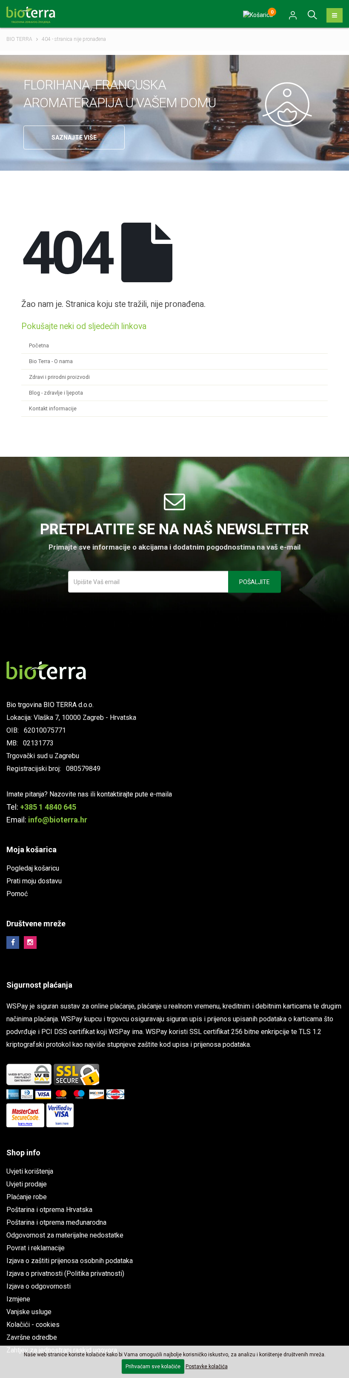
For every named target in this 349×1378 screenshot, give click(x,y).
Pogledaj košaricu (32, 868)
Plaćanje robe (26, 1197)
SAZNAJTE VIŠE (74, 137)
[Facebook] (12, 942)
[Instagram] (30, 942)
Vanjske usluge (28, 1312)
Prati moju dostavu (34, 881)
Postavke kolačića (207, 1366)
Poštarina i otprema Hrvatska (49, 1210)
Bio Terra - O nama (51, 361)
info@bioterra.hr (57, 819)
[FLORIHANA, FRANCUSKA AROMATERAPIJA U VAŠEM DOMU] (293, 104)
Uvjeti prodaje (26, 1184)
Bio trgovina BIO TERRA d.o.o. (50, 705)
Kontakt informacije (53, 408)
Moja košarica (31, 849)
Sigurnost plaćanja (39, 984)
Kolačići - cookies (33, 1325)
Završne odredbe (31, 1337)
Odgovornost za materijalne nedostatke (64, 1235)
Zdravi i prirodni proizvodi (59, 377)
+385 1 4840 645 (48, 806)
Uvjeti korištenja (29, 1171)
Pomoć (17, 894)
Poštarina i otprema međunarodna (56, 1222)
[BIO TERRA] (34, 14)
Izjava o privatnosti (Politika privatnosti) (65, 1273)
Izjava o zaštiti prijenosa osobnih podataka (69, 1261)
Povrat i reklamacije (35, 1248)
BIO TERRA (19, 39)
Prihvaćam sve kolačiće (153, 1366)
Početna (39, 345)
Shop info (23, 1152)
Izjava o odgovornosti (38, 1286)
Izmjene (18, 1299)
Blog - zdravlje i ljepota (56, 393)
